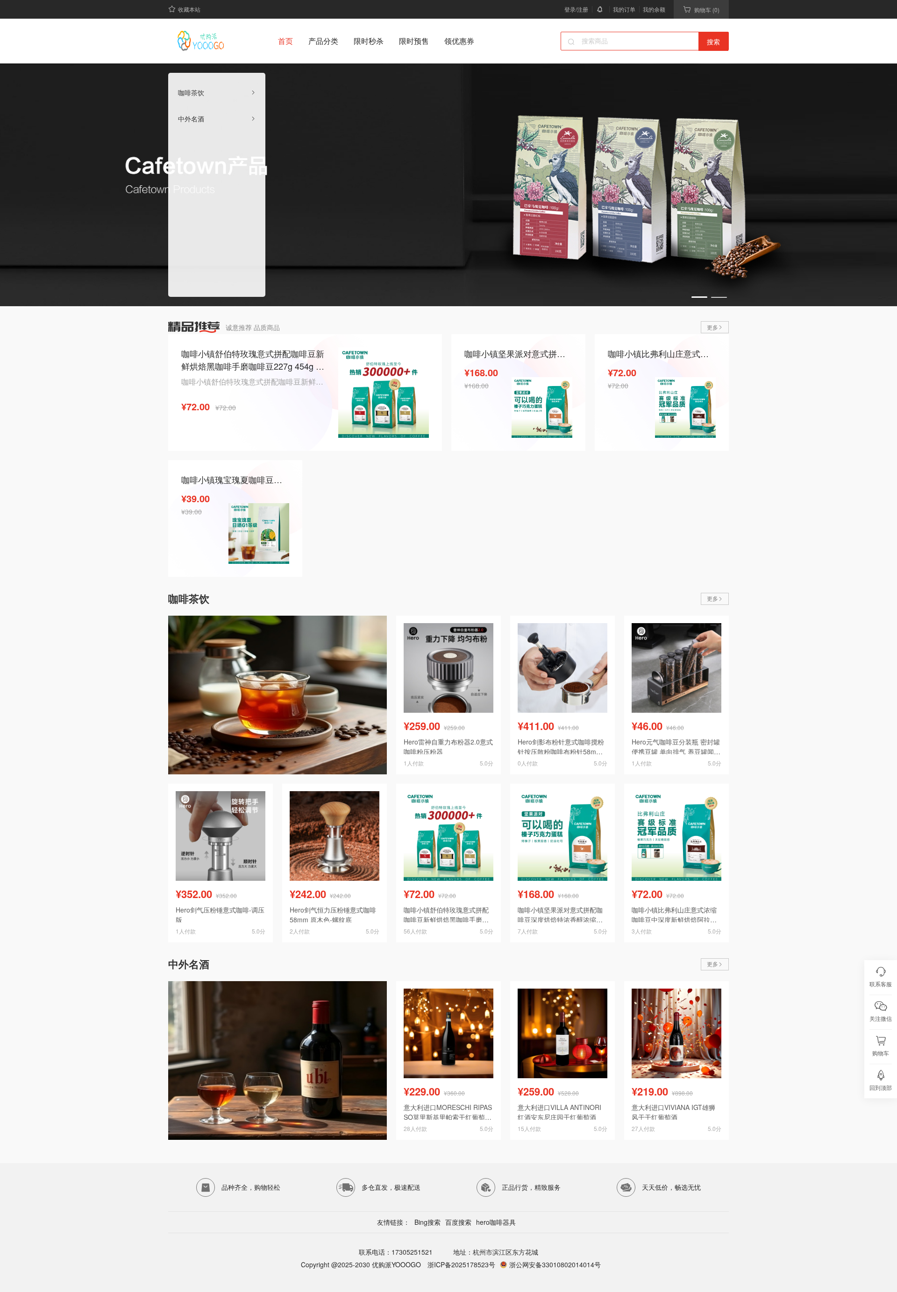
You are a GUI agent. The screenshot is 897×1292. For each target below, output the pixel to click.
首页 (285, 40)
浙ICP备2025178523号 (460, 1264)
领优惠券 (459, 40)
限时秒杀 (369, 40)
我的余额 (654, 9)
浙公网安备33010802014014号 (555, 1264)
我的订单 (624, 9)
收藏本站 (189, 9)
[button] (699, 297)
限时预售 (414, 40)
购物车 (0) (706, 10)
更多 (712, 327)
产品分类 (323, 40)
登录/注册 (576, 9)
